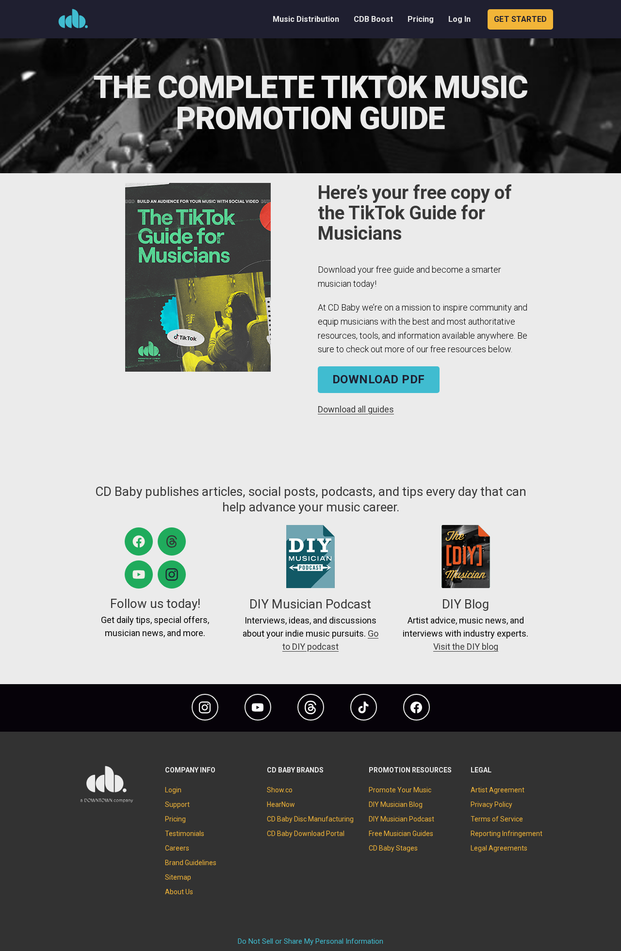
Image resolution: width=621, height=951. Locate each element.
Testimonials (184, 833)
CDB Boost (373, 19)
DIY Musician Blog (396, 804)
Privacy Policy (491, 804)
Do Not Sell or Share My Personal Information (310, 941)
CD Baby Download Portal (305, 833)
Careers (177, 848)
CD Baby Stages (393, 848)
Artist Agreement (497, 790)
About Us (179, 892)
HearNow (281, 804)
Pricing (421, 19)
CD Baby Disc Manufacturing (310, 819)
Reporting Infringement (506, 833)
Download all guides (356, 409)
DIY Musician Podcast (401, 819)
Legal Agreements (499, 848)
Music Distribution (306, 19)
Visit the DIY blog (465, 646)
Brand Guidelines (190, 863)
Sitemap (178, 877)
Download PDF (378, 379)
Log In (459, 19)
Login (173, 790)
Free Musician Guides (401, 833)
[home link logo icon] (106, 800)
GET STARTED (520, 19)
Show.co (280, 790)
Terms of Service (497, 819)
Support (177, 804)
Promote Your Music (400, 790)
